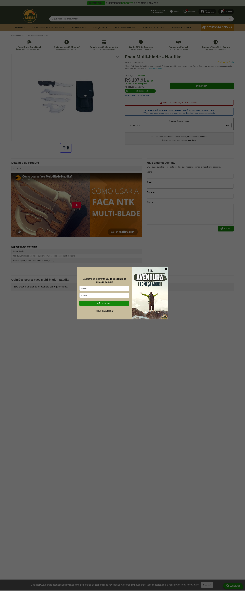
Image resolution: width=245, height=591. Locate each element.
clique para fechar (104, 311)
